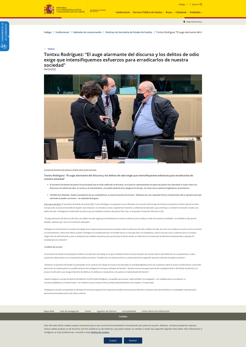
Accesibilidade (129, 311)
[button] (196, 4)
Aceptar (113, 340)
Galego (48, 32)
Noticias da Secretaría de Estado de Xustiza (129, 32)
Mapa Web (49, 311)
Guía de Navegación (69, 311)
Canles (88, 311)
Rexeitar (133, 340)
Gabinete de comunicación (87, 32)
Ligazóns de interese (106, 311)
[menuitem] (123, 11)
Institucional (62, 32)
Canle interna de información (156, 311)
